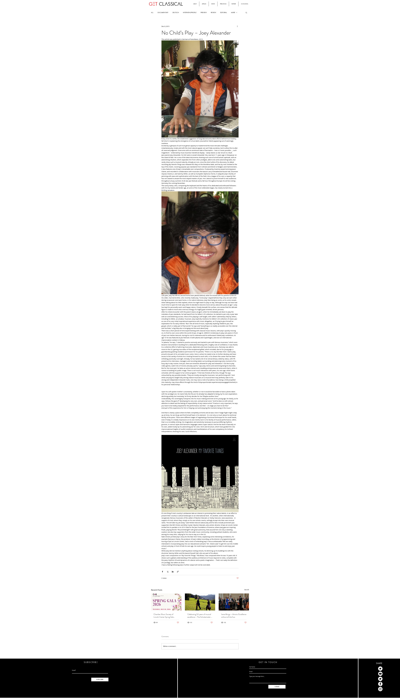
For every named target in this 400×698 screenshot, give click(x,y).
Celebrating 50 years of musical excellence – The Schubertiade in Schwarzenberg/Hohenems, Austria (199, 615)
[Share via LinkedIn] (173, 572)
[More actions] (237, 26)
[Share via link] (178, 572)
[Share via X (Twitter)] (168, 572)
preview (204, 12)
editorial (223, 12)
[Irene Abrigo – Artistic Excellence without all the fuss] (234, 601)
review (213, 12)
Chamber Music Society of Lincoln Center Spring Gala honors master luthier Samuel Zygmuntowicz (164, 615)
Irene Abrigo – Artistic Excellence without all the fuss (233, 615)
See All (246, 590)
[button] (246, 12)
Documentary (163, 12)
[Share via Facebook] (162, 572)
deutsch (175, 12)
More (233, 12)
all (152, 12)
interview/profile (189, 12)
